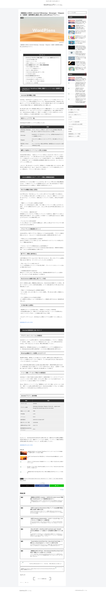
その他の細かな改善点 (31, 73)
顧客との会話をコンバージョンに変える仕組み (36, 63)
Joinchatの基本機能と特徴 (32, 59)
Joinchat (26, 478)
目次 (40, 54)
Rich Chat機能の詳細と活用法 (33, 66)
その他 (22, 478)
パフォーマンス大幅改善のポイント (34, 68)
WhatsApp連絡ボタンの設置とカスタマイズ (35, 79)
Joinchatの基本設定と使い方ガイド (33, 75)
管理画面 (61, 478)
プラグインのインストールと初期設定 (34, 77)
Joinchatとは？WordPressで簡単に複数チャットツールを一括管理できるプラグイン (43, 57)
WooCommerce (38, 478)
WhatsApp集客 (31, 478)
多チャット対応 (53, 478)
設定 (21, 480)
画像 (57, 478)
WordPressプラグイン (45, 478)
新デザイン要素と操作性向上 (32, 70)
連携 (25, 480)
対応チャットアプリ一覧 (31, 61)
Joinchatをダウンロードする (26, 322)
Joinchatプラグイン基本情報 (32, 82)
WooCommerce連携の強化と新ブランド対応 (35, 72)
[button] (85, 12)
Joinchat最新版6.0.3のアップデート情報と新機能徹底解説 (37, 64)
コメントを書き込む (42, 578)
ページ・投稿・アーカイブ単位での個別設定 (35, 81)
